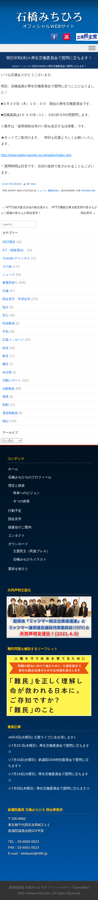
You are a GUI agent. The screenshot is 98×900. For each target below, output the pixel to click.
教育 (5, 356)
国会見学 (14, 519)
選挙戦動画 (10, 413)
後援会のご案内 (19, 527)
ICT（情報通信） (14, 250)
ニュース (25, 66)
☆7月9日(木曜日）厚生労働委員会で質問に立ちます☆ (49, 788)
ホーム (13, 469)
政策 (5, 348)
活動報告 (8, 388)
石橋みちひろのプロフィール (29, 477)
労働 (5, 291)
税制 (5, 404)
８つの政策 (21, 501)
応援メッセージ (13, 339)
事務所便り (54, 190)
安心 (5, 315)
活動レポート (11, 380)
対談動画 (8, 323)
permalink (88, 190)
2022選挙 (8, 242)
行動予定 (14, 510)
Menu (49, 48)
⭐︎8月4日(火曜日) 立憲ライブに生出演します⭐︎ (42, 737)
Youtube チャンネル (16, 258)
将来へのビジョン (26, 493)
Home (15, 66)
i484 (33, 184)
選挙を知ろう (18, 569)
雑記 (5, 421)
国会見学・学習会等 (16, 299)
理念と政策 (16, 485)
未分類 (7, 372)
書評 (5, 364)
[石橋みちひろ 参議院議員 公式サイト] (49, 30)
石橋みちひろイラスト (29, 559)
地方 (5, 307)
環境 (5, 396)
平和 (5, 331)
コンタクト (16, 535)
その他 (7, 266)
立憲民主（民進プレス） (31, 551)
